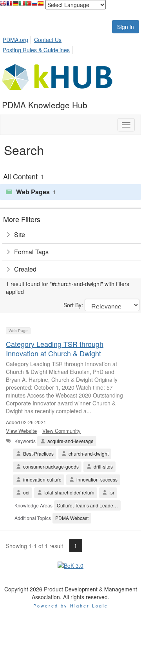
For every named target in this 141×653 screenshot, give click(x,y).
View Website (21, 430)
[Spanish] (41, 5)
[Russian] (34, 5)
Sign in (125, 27)
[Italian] (22, 5)
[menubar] (70, 43)
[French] (9, 5)
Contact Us (47, 40)
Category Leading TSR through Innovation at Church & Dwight (54, 348)
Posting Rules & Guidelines (36, 50)
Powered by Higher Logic (70, 605)
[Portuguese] (28, 5)
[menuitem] (17, 38)
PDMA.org (15, 40)
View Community (61, 430)
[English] (3, 5)
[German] (16, 5)
